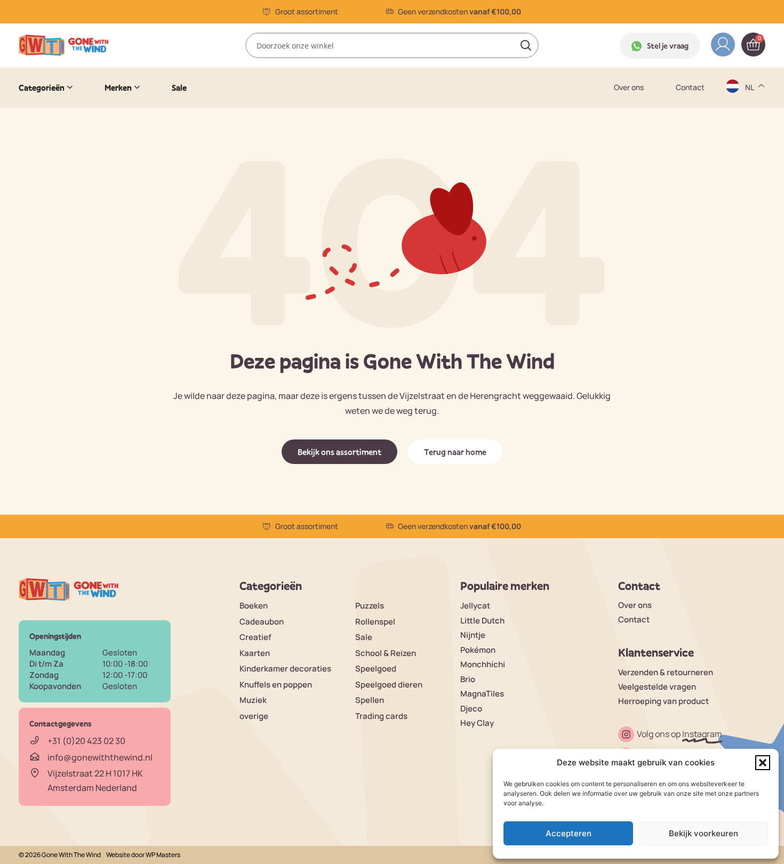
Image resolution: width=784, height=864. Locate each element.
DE (751, 102)
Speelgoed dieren (388, 684)
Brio (467, 679)
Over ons (629, 87)
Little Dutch (482, 620)
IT (749, 185)
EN (751, 122)
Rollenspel (375, 621)
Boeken (253, 605)
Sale (363, 637)
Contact (690, 87)
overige (253, 716)
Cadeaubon (261, 621)
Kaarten (254, 653)
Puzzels (369, 605)
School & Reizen (385, 653)
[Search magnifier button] (525, 45)
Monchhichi (482, 664)
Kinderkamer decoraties (285, 668)
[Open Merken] (137, 87)
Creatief (255, 637)
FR (750, 164)
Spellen (369, 700)
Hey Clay (477, 723)
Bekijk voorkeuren (703, 833)
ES (750, 143)
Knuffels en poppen (275, 684)
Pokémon (477, 649)
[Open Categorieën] (70, 87)
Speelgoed (375, 668)
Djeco (471, 708)
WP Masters (163, 854)
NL (750, 206)
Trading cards (381, 716)
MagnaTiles (482, 693)
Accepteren (568, 833)
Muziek (253, 700)
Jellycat (475, 605)
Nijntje (472, 635)
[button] (762, 762)
